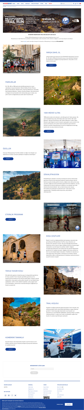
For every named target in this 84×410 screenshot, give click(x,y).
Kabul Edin (69, 404)
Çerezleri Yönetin (60, 404)
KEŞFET (51, 65)
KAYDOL (11, 98)
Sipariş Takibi (46, 387)
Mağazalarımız (31, 389)
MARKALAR (27, 3)
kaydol (25, 41)
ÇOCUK (22, 3)
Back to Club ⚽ (60, 387)
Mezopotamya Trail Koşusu (11, 6)
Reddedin (19, 406)
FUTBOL (41, 3)
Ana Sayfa (4, 6)
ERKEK (14, 3)
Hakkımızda (30, 387)
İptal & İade (45, 389)
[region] (42, 404)
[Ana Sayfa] (7, 3)
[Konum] (73, 3)
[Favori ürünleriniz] (77, 3)
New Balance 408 (60, 389)
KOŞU (46, 3)
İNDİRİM (50, 3)
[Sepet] (79, 3)
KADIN (18, 3)
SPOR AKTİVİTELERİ (35, 3)
